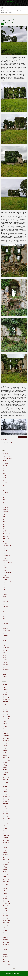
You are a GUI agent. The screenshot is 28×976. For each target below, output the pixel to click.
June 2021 (5, 786)
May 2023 (5, 747)
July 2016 (5, 886)
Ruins (5, 439)
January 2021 (6, 794)
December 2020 (6, 796)
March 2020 (5, 811)
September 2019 (6, 822)
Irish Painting (6, 570)
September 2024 (6, 720)
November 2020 (6, 798)
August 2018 (5, 844)
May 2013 (5, 951)
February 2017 (6, 874)
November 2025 (6, 696)
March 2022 (5, 771)
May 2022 (5, 767)
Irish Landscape (6, 564)
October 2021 (6, 779)
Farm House (5, 509)
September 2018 (6, 842)
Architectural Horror (7, 458)
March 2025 (5, 709)
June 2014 (5, 929)
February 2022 (6, 772)
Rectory (4, 632)
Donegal (5, 497)
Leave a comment (22, 437)
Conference (5, 482)
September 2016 (6, 883)
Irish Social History (7, 581)
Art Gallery (5, 463)
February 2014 (6, 936)
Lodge (4, 598)
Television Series (6, 655)
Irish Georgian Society (7, 562)
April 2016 (5, 891)
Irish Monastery (6, 567)
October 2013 (6, 942)
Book (4, 470)
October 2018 (6, 840)
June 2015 (5, 908)
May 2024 (5, 726)
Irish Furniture (6, 558)
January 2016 (6, 896)
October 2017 (6, 861)
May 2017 (5, 869)
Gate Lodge (5, 523)
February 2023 (6, 752)
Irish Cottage (5, 553)
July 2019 (5, 825)
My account (4, 12)
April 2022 (5, 769)
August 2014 (5, 925)
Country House (4, 438)
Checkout (18, 10)
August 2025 (5, 701)
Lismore (4, 596)
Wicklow (5, 676)
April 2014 (5, 932)
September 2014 (6, 924)
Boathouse (5, 468)
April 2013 (5, 953)
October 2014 (6, 922)
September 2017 (6, 862)
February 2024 (6, 731)
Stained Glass (6, 650)
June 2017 (5, 867)
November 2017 (6, 859)
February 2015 (6, 915)
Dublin (4, 502)
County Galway (13, 441)
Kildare (4, 586)
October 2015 (6, 901)
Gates (4, 524)
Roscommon (5, 635)
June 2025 (5, 704)
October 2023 (6, 738)
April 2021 (5, 789)
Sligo (4, 645)
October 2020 (6, 799)
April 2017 (5, 871)
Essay (4, 504)
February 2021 (6, 793)
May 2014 (5, 930)
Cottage (4, 489)
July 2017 (5, 866)
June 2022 (5, 765)
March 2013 (5, 954)
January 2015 (6, 917)
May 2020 (5, 808)
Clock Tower (5, 480)
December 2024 (6, 714)
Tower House (5, 661)
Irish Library (5, 565)
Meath (4, 610)
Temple (4, 657)
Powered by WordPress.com (12, 973)
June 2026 (5, 684)
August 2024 (5, 721)
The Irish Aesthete (14, 2)
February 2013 (6, 956)
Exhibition (5, 506)
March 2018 (5, 852)
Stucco (4, 652)
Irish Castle (5, 550)
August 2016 (5, 884)
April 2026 (5, 687)
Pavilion (5, 621)
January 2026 (6, 692)
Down (4, 501)
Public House (6, 627)
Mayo (4, 608)
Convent (5, 485)
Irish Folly (5, 557)
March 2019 (5, 832)
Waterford (5, 671)
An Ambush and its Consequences (8, 21)
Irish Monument (6, 569)
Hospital (5, 540)
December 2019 (6, 816)
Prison (4, 625)
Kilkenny (5, 587)
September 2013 (6, 944)
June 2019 (5, 827)
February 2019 (6, 833)
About (8, 10)
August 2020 (5, 803)
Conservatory (6, 484)
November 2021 (6, 777)
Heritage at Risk (6, 533)
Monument (5, 615)
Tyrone (4, 667)
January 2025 (6, 713)
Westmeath (5, 672)
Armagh (4, 460)
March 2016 (5, 893)
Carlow (4, 473)
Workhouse (5, 678)
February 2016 (6, 895)
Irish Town (5, 582)
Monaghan (5, 613)
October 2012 (6, 963)
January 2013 (6, 958)
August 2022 (5, 762)
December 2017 (6, 857)
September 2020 (6, 801)
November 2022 (6, 757)
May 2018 (5, 849)
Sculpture (5, 642)
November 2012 (6, 961)
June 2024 (5, 725)
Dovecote (5, 499)
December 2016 (6, 878)
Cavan (4, 477)
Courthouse (5, 492)
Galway (10, 438)
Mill (4, 611)
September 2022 (6, 760)
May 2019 (5, 828)
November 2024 (6, 716)
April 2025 (5, 708)
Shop (10, 12)
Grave (4, 528)
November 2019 (6, 818)
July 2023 (5, 743)
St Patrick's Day (6, 647)
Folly (4, 514)
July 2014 (5, 927)
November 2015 (6, 900)
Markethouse (5, 604)
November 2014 (6, 920)
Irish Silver (5, 579)
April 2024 (5, 728)
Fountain (5, 518)
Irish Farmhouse (6, 555)
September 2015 (6, 903)
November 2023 (6, 737)
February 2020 (6, 813)
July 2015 (5, 907)
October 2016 (6, 881)
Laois (4, 589)
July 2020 (5, 805)
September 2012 (6, 964)
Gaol (4, 521)
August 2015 (5, 905)
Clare (4, 479)
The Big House (11, 442)
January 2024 (6, 733)
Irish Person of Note (7, 572)
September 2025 (6, 699)
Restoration (5, 633)
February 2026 (6, 691)
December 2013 (6, 939)
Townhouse (5, 666)
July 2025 (5, 703)
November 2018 (6, 839)
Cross (4, 494)
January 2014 (6, 937)
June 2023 (5, 745)
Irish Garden (5, 560)
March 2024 (5, 730)
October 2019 (6, 820)
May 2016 (5, 890)
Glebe (4, 526)
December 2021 (6, 776)
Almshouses (5, 453)
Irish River (5, 575)
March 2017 (5, 873)
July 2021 (5, 784)
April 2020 (5, 810)
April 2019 (5, 830)
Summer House (6, 654)
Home (2, 10)
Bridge (4, 472)
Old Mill (5, 620)
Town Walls (5, 664)
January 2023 (6, 754)
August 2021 (5, 782)
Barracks (5, 465)
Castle (4, 475)
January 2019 (6, 835)
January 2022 (6, 774)
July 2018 (5, 845)
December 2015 (6, 898)
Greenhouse (5, 531)
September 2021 (6, 781)
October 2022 (6, 759)
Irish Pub (5, 574)
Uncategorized (6, 669)
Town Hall (5, 662)
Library (4, 592)
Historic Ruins (6, 538)
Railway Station (6, 630)
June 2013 (5, 949)
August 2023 (5, 742)
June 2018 (5, 847)
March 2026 (5, 689)
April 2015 (5, 912)
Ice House (5, 543)
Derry (4, 496)
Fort (4, 516)
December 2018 (6, 837)
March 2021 (5, 791)
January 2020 (6, 815)
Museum (5, 616)
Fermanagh (5, 511)
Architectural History (11, 436)
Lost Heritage (6, 601)
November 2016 (6, 879)
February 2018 (6, 854)
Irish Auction (5, 547)
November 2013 (6, 941)
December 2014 (6, 919)
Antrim (4, 455)
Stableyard (5, 649)
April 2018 (5, 850)
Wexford (4, 674)
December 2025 (6, 694)
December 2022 (6, 755)
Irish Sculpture (6, 577)
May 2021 (5, 788)
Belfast (4, 467)
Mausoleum (5, 606)
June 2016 (5, 888)
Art (3, 462)
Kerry (4, 584)
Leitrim (4, 591)
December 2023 (6, 735)
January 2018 (6, 856)
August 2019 (5, 823)
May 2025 (5, 706)
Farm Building (6, 507)
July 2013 (5, 947)
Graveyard (5, 530)
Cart (13, 10)
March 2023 (5, 750)
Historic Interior (6, 536)
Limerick (5, 594)
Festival (4, 513)
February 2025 (6, 711)
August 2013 (5, 946)
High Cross (5, 535)
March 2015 (5, 913)
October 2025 (6, 697)
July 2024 (5, 723)
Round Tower (6, 637)
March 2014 (5, 934)
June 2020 (5, 806)
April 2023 (5, 748)
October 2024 (6, 718)
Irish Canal (5, 548)
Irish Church (5, 552)
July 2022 (5, 764)
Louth (4, 603)
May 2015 (5, 910)
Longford (5, 599)
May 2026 (5, 686)
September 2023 (6, 740)
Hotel (4, 541)
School (4, 640)
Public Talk (5, 628)
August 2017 (5, 864)
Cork (4, 487)
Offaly (4, 618)
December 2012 (6, 959)
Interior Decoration (7, 545)
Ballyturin (7, 441)
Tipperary (5, 659)
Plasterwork (5, 623)
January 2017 (6, 876)
